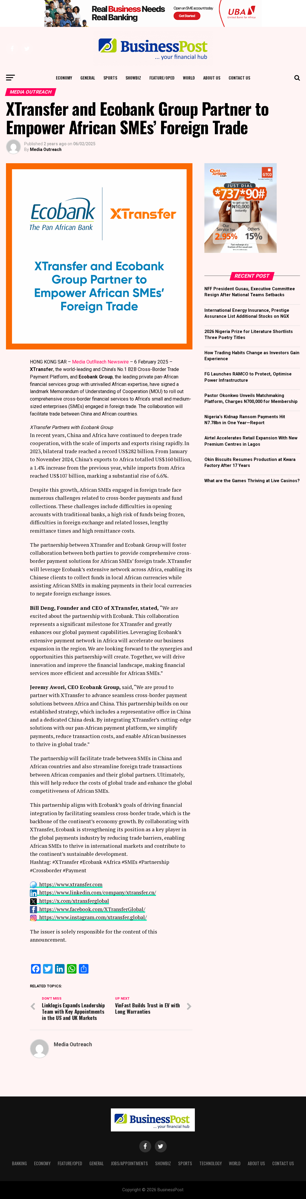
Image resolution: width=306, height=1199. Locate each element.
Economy (64, 77)
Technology (210, 1163)
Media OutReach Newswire (100, 362)
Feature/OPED (162, 77)
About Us (211, 77)
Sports (110, 77)
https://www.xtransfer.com (70, 884)
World (189, 77)
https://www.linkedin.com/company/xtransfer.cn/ (97, 892)
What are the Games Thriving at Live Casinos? (252, 480)
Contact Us (239, 77)
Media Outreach (46, 149)
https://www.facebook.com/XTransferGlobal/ (92, 909)
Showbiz (133, 77)
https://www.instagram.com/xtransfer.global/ (93, 917)
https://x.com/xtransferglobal (74, 900)
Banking (19, 1163)
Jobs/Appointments (129, 1163)
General (87, 77)
